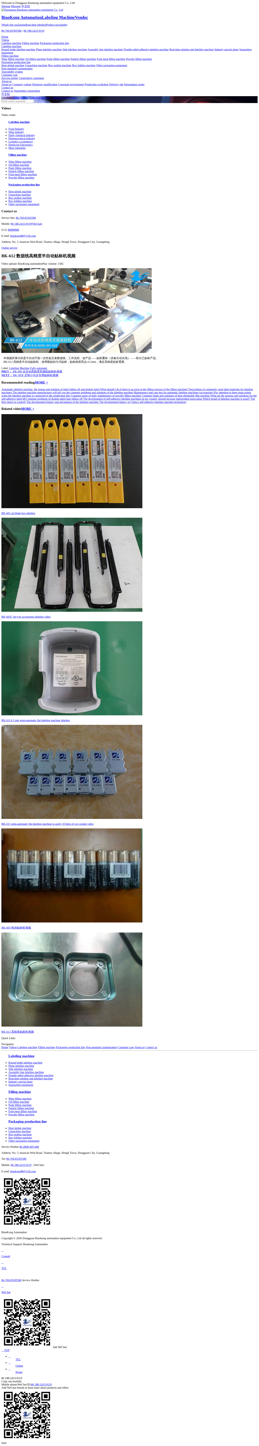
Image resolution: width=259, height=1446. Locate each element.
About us (6, 81)
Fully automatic (38, 368)
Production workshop (97, 84)
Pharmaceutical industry (21, 138)
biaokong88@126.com (23, 235)
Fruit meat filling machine (111, 59)
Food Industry (16, 128)
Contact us (7, 87)
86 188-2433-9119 (34, 30)
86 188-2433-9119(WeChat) (26, 223)
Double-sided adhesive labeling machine (146, 49)
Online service (9, 247)
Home (4, 36)
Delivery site (116, 84)
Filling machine (30, 43)
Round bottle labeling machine (18, 49)
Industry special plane (226, 49)
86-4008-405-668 (29, 1146)
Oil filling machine (35, 59)
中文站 (25, 6)
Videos (5, 39)
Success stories (9, 78)
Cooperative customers (31, 78)
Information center (134, 84)
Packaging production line (54, 43)
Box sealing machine (59, 65)
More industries (17, 147)
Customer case (9, 74)
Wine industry (16, 132)
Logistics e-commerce (20, 141)
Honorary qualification (44, 84)
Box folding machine (83, 65)
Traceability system (12, 71)
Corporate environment (71, 84)
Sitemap (5, 6)
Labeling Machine (19, 368)
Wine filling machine (12, 59)
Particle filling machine (83, 59)
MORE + (41, 382)
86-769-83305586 (11, 30)
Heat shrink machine (12, 65)
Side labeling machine (75, 49)
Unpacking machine (36, 65)
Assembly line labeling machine (105, 49)
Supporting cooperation (27, 90)
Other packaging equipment (111, 65)
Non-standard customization (17, 68)
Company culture (22, 84)
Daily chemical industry (21, 135)
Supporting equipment (20, 1084)
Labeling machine (11, 43)
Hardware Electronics (65, 97)
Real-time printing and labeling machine (191, 49)
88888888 (13, 229)
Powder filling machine (139, 59)
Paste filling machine (58, 59)
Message (16, 6)
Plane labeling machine (49, 49)
